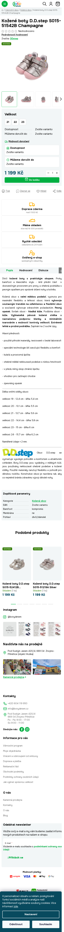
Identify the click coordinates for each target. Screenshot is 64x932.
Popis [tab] (9, 270)
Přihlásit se (16, 857)
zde (16, 906)
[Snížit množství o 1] (48, 173)
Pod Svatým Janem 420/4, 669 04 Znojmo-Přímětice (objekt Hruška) (31, 652)
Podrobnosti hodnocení (15, 34)
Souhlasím (45, 924)
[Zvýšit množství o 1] (57, 173)
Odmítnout (16, 924)
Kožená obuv (39, 501)
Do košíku (34, 180)
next (60, 558)
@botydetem (14, 616)
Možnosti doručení (19, 141)
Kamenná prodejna (13, 677)
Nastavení (31, 914)
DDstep (14, 38)
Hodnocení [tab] (25, 270)
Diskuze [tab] (43, 270)
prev (3, 558)
